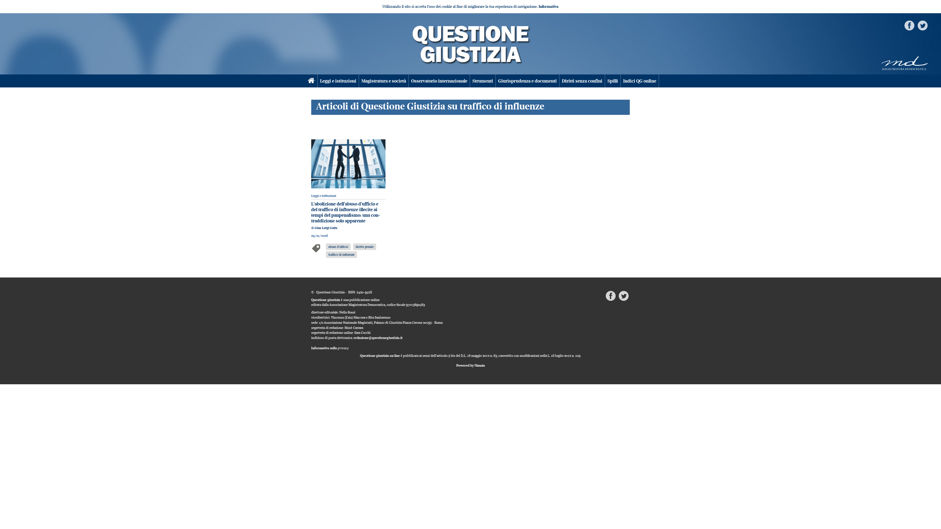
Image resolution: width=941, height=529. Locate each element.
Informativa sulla (330, 348)
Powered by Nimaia (470, 365)
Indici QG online (639, 81)
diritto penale (365, 247)
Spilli (612, 81)
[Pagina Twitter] (922, 25)
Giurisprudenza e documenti (527, 81)
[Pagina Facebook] (909, 25)
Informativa (548, 6)
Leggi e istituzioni (338, 81)
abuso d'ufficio (338, 247)
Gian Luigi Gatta (326, 228)
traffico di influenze (341, 254)
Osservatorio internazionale (439, 81)
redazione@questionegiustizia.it (378, 338)
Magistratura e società (383, 81)
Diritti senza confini (582, 81)
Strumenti (482, 81)
